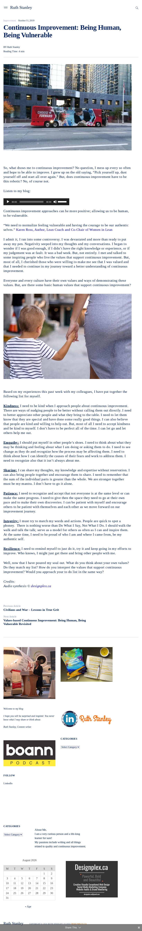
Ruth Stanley (21, 7)
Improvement (9, 20)
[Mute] (55, 201)
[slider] (63, 201)
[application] (36, 201)
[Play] (8, 201)
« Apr (28, 906)
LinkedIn (7, 783)
